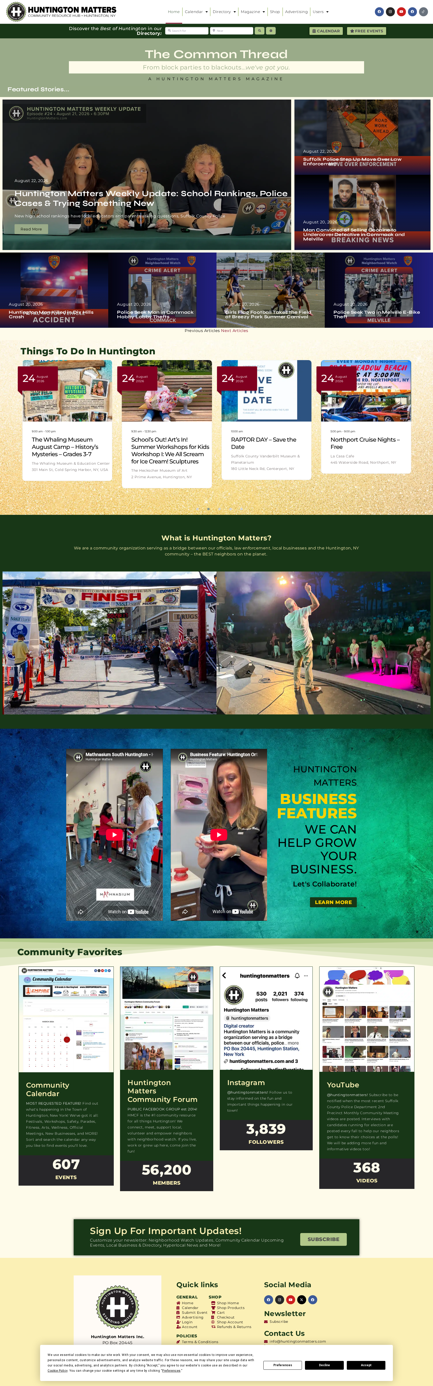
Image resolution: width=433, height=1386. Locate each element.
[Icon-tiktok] (423, 11)
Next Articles (234, 330)
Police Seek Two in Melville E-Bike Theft (377, 314)
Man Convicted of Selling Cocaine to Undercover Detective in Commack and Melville (354, 234)
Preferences (282, 1365)
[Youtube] (401, 11)
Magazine (250, 11)
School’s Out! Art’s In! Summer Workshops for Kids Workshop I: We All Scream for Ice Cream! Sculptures (170, 450)
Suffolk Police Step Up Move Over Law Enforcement (352, 161)
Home (174, 11)
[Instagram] (390, 11)
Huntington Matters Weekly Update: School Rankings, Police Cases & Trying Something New (151, 198)
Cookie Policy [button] (58, 1370)
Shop (275, 11)
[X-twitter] (301, 1299)
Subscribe (324, 1239)
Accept (366, 1365)
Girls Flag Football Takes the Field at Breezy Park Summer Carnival (268, 314)
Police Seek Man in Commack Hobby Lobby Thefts (155, 314)
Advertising (296, 11)
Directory (222, 11)
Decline (324, 1365)
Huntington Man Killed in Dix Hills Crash (51, 314)
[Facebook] (379, 11)
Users (318, 11)
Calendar (194, 11)
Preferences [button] (171, 1370)
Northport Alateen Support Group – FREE (267, 443)
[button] (194, 509)
